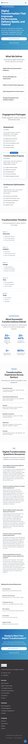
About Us (3, 721)
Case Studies (4, 723)
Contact (3, 728)
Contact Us (5, 675)
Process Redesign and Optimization (9, 77)
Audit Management (6, 708)
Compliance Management (7, 710)
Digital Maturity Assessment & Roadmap (12, 69)
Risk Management (5, 706)
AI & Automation (5, 693)
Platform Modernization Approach (13, 85)
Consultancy (4, 695)
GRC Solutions (5, 683)
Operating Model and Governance (13, 91)
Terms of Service (18, 737)
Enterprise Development (7, 690)
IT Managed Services (6, 688)
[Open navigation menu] (25, 2)
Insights (3, 726)
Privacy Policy (9, 737)
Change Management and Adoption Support (10, 99)
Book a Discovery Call (14, 38)
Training (3, 698)
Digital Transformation (7, 685)
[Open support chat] (25, 741)
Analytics (3, 713)
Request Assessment (14, 42)
